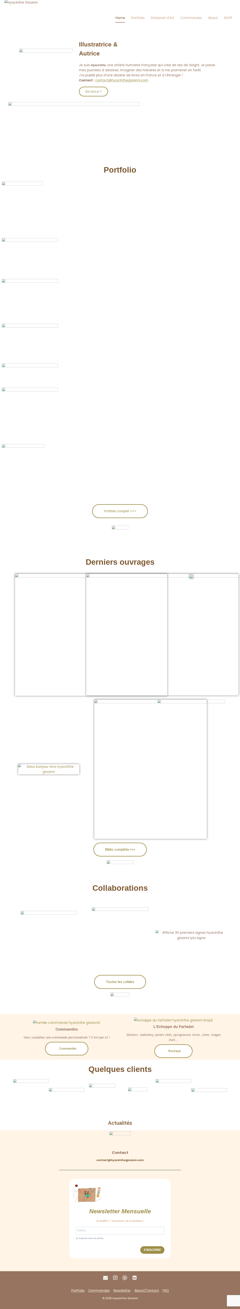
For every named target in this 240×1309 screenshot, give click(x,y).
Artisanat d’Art (162, 18)
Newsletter (122, 1290)
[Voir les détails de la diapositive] (123, 130)
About (213, 18)
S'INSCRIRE (152, 1249)
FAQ (166, 1290)
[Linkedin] (134, 1277)
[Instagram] (115, 1277)
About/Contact (146, 1290)
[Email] (105, 1277)
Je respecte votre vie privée (90, 1238)
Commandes (191, 18)
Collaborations (120, 888)
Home (120, 18)
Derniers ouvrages (120, 562)
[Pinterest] (125, 1277)
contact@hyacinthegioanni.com (120, 1160)
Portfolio (138, 18)
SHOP (228, 18)
